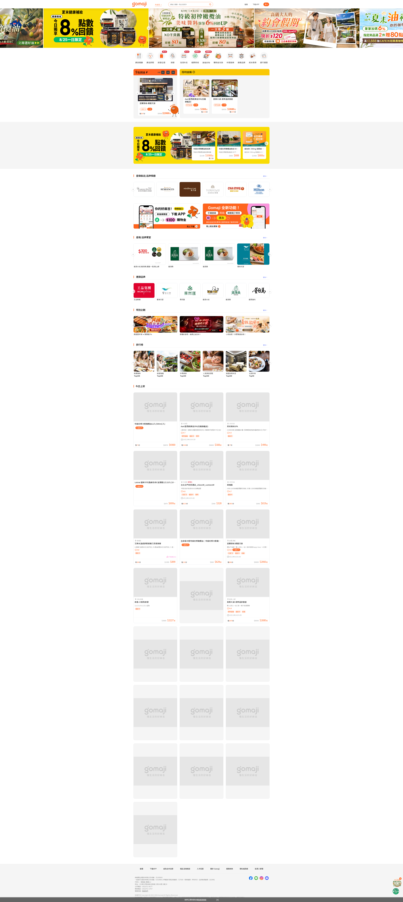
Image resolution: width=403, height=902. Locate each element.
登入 (266, 4)
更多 (264, 176)
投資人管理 (259, 868)
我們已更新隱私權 (195, 899)
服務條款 (229, 868)
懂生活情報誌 (185, 868)
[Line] (256, 884)
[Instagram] (261, 884)
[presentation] (149, 28)
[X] (217, 899)
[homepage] (139, 4)
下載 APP (256, 4)
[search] (210, 4)
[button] (192, 46)
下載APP (153, 868)
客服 (246, 4)
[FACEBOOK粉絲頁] (251, 884)
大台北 (157, 4)
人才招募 (200, 868)
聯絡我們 (145, 891)
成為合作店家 (168, 868)
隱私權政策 (244, 868)
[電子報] (267, 884)
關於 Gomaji (215, 868)
